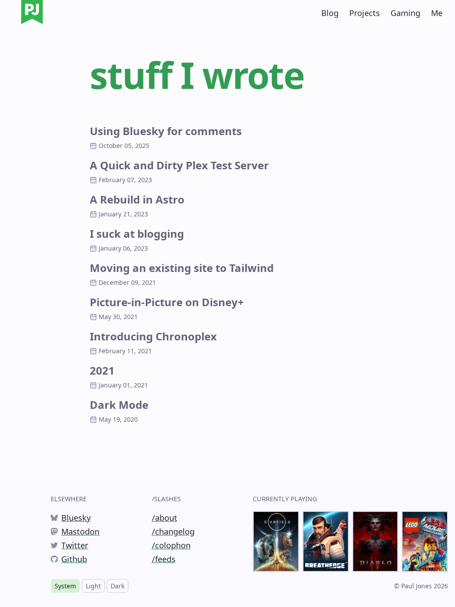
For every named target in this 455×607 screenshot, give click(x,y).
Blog (330, 13)
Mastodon (75, 532)
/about (164, 517)
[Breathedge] (326, 541)
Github (69, 559)
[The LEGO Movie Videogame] (425, 541)
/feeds (164, 559)
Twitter (69, 545)
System (65, 586)
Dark (117, 586)
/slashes (166, 499)
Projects (364, 13)
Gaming (405, 13)
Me (437, 13)
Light (93, 586)
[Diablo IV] (375, 541)
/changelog (173, 531)
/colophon (171, 545)
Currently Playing (285, 499)
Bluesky (71, 518)
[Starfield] (276, 541)
